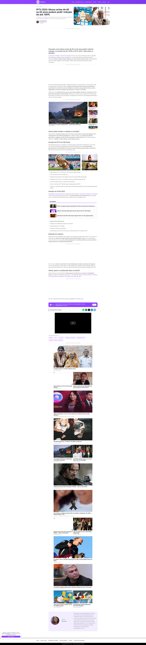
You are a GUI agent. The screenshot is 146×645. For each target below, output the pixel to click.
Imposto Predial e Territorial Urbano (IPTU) (62, 55)
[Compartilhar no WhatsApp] (83, 310)
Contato (70, 640)
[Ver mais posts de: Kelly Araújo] (37, 21)
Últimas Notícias (79, 2)
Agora (94, 2)
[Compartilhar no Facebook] (86, 310)
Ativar (94, 304)
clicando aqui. (79, 298)
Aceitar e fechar (11, 636)
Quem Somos (44, 640)
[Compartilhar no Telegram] (95, 310)
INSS (108, 2)
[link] (55, 620)
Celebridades (88, 2)
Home (73, 2)
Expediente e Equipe (53, 640)
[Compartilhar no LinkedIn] (92, 310)
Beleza (104, 2)
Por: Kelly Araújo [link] (43, 20)
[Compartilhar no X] (89, 310)
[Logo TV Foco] (40, 2)
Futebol (99, 2)
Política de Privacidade (79, 640)
